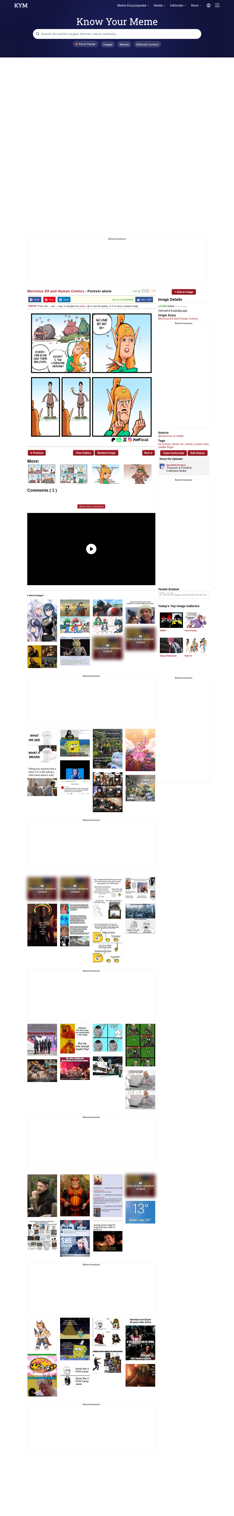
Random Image (106, 452)
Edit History (197, 453)
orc (182, 444)
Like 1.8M (145, 299)
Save (50, 299)
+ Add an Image (184, 291)
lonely (189, 444)
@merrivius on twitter (171, 436)
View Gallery (83, 452)
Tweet (65, 299)
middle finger (166, 447)
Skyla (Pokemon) (168, 656)
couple (198, 444)
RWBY (163, 630)
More (194, 5)
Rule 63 (188, 656)
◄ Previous (37, 452)
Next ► (148, 452)
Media (158, 5)
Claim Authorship (173, 453)
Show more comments (91, 506)
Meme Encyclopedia (131, 5)
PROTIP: (32, 306)
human (166, 444)
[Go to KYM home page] (21, 6)
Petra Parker (191, 630)
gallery (82, 306)
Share (36, 299)
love (206, 444)
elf (159, 444)
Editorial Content (147, 44)
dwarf (175, 444)
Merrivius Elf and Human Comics (55, 291)
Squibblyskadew (176, 465)
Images (107, 44)
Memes (124, 44)
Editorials (176, 5)
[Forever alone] (91, 377)
